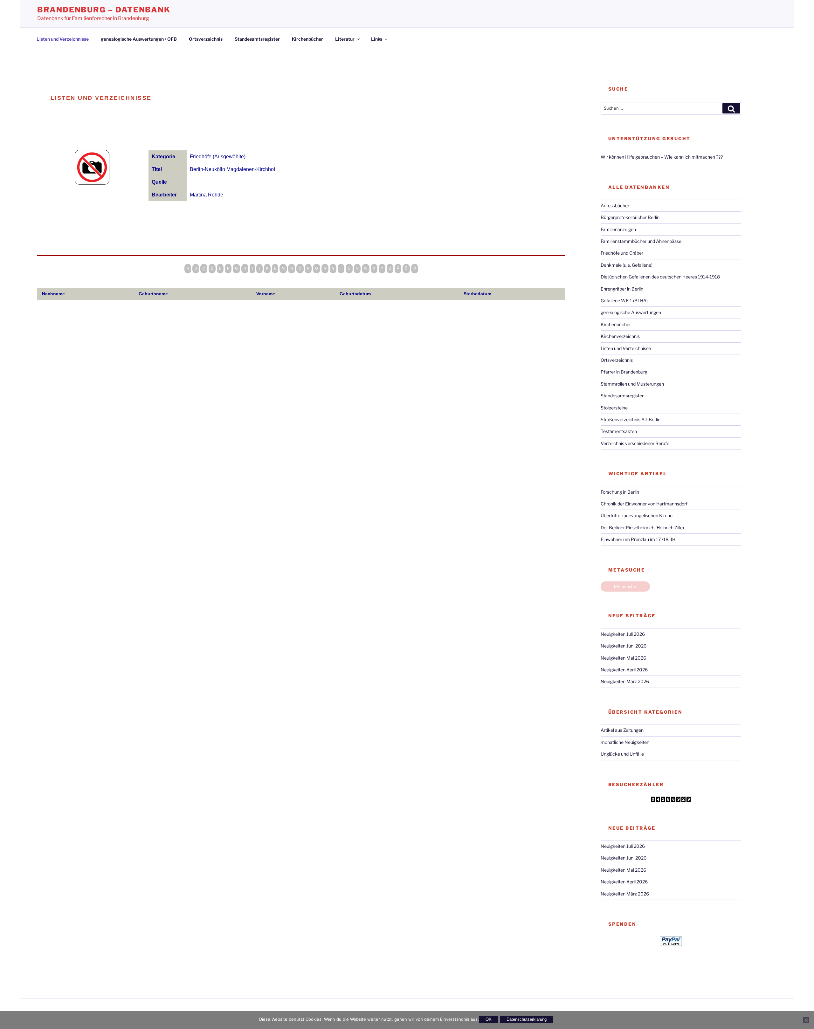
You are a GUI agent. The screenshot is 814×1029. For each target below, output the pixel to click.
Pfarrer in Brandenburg (624, 371)
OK (489, 1019)
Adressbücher (615, 205)
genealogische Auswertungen (631, 312)
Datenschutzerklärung (527, 1019)
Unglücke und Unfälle (622, 754)
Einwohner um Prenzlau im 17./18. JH (638, 539)
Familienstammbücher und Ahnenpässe (641, 241)
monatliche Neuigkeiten (625, 742)
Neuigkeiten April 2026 (624, 669)
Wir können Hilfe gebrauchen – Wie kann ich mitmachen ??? (662, 157)
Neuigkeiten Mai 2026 (623, 658)
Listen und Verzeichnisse (63, 39)
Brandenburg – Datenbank (103, 9)
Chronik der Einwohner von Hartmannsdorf (644, 503)
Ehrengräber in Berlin (622, 289)
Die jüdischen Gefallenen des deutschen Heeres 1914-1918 (660, 276)
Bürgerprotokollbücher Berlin (630, 217)
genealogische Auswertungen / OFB (139, 39)
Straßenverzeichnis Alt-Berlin (630, 419)
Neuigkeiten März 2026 (625, 681)
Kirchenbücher (307, 39)
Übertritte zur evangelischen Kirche (637, 515)
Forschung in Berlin (620, 492)
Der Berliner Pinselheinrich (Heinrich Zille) (642, 527)
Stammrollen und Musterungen (632, 384)
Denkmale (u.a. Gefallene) (626, 265)
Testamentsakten (619, 431)
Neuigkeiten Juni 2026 (623, 645)
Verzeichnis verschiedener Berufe (635, 443)
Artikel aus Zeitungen (622, 730)
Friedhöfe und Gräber (622, 253)
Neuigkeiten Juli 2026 (623, 634)
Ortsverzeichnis (206, 39)
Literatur (345, 39)
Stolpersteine (614, 407)
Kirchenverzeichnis (620, 336)
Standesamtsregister (257, 39)
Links (376, 39)
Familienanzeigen (618, 229)
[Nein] (806, 1020)
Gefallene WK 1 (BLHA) (624, 300)
